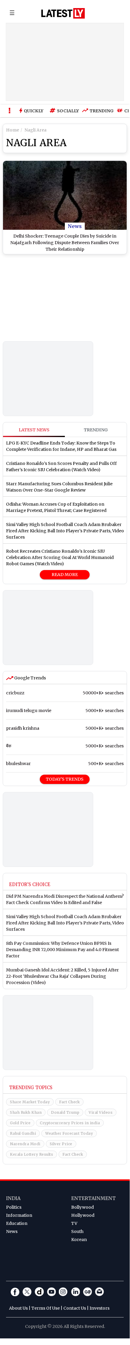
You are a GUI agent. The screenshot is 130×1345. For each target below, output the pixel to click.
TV (74, 1223)
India (13, 1198)
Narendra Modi (25, 1144)
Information (19, 1215)
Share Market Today (30, 1102)
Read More (65, 574)
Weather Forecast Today (69, 1133)
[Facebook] (15, 1291)
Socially (66, 111)
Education (16, 1223)
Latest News (34, 430)
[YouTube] (51, 1291)
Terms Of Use (45, 1308)
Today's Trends (65, 779)
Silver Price (61, 1144)
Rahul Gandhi (23, 1133)
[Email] (99, 1291)
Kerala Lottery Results (31, 1154)
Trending (100, 111)
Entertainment (93, 1198)
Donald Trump (65, 1112)
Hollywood (82, 1215)
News (75, 226)
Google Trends (29, 678)
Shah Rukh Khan (26, 1112)
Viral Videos (101, 1112)
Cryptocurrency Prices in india (70, 1123)
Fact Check (69, 1102)
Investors (99, 1308)
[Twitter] (27, 1291)
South (77, 1231)
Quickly (33, 111)
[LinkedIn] (75, 1291)
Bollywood (82, 1207)
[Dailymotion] (39, 1291)
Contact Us (74, 1308)
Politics (13, 1207)
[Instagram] (63, 1291)
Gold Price (20, 1123)
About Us (18, 1308)
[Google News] (87, 1291)
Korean (79, 1239)
